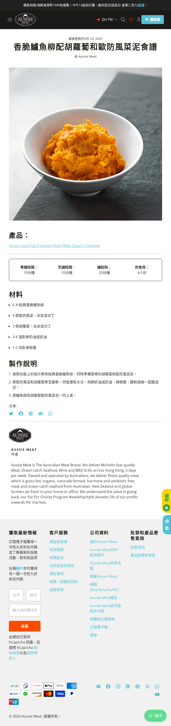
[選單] (9, 19)
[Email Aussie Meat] (98, 686)
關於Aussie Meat (103, 541)
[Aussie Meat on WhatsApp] (157, 686)
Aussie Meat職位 (103, 597)
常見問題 (56, 549)
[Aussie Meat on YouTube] (157, 694)
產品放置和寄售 (142, 555)
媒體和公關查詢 (102, 619)
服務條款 (56, 589)
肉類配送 (56, 557)
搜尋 (93, 635)
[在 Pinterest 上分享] (31, 413)
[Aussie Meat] (25, 19)
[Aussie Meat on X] (147, 686)
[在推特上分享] (12, 413)
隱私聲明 (56, 573)
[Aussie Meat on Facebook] (108, 686)
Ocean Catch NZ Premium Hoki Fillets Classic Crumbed (54, 245)
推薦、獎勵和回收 (63, 581)
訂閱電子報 (99, 627)
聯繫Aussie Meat (103, 576)
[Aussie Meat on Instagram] (118, 686)
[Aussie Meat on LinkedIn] (128, 686)
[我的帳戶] (138, 19)
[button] (107, 19)
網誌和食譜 (58, 541)
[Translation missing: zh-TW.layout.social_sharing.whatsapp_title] (50, 413)
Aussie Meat (32, 716)
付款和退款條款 (61, 565)
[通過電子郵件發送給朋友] (40, 413)
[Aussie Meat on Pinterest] (137, 686)
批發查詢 (137, 547)
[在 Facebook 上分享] (21, 413)
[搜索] (122, 19)
